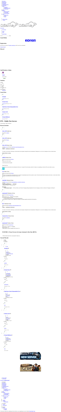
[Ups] (3, 169)
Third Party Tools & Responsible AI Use (10, 106)
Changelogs (8, 318)
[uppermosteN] (3, 191)
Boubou (7, 337)
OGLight (4, 96)
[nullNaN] (3, 155)
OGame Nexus (5, 101)
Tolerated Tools (8, 275)
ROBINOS (8, 217)
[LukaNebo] (3, 178)
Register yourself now (12, 45)
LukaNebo (4, 180)
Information (8, 295)
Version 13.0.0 (5, 111)
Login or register (4, 19)
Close (34, 411)
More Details (31, 411)
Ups (3, 171)
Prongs (3, 113)
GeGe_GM (4, 131)
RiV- (2, 108)
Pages (3, 32)
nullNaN (3, 98)
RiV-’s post (6, 182)
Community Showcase (9, 253)
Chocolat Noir (5, 215)
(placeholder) (6, 401)
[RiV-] (3, 201)
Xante (3, 74)
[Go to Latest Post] (5, 261)
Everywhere (4, 29)
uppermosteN (4, 103)
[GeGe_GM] (3, 129)
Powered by (5, 380)
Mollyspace (4, 90)
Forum (3, 31)
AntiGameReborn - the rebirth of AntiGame (18, 182)
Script (7, 246)
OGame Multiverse (6, 116)
